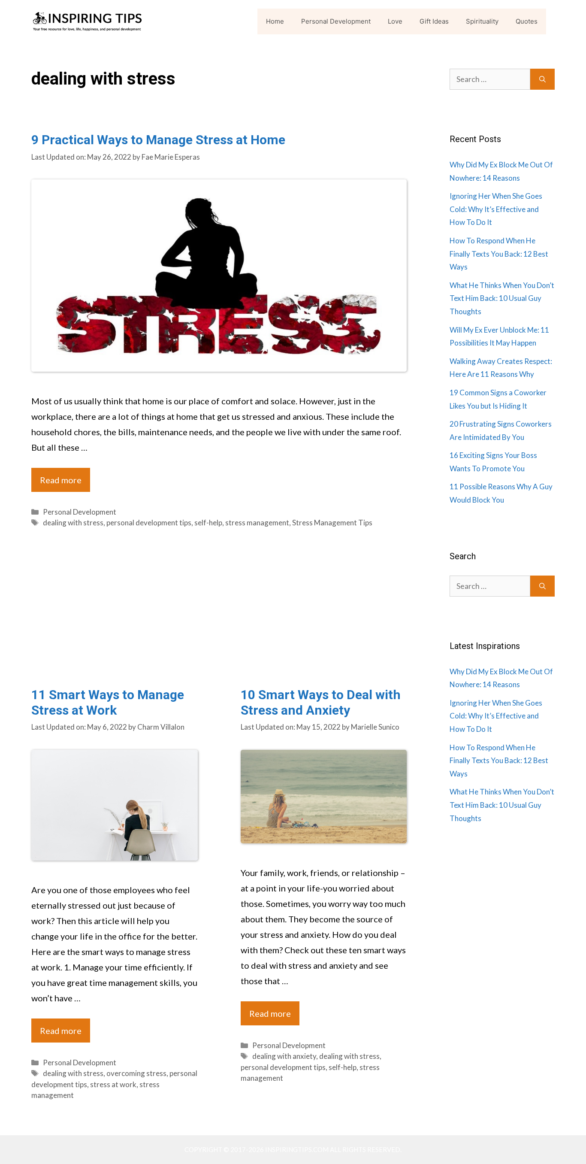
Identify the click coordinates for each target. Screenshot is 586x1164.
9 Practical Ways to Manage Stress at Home (158, 139)
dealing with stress (73, 522)
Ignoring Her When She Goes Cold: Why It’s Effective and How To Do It (496, 209)
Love (395, 21)
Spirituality (482, 21)
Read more (61, 480)
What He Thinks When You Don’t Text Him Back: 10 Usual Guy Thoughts (502, 298)
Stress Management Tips (332, 522)
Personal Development (336, 21)
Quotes (527, 21)
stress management (257, 522)
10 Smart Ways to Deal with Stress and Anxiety (321, 702)
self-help (208, 522)
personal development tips (148, 522)
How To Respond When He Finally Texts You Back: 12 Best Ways (499, 253)
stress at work (113, 1084)
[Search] (542, 79)
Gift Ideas (434, 21)
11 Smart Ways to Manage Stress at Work (107, 702)
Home (275, 21)
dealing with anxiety (284, 1056)
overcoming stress (136, 1073)
